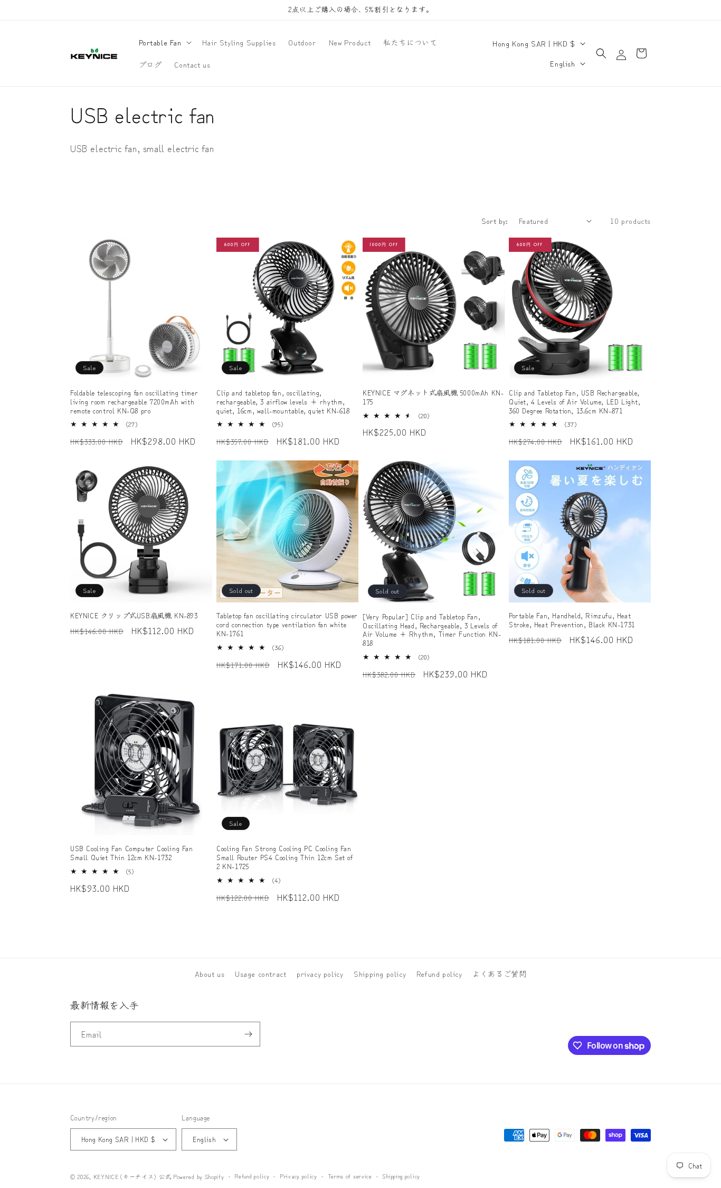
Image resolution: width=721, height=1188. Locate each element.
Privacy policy (298, 1176)
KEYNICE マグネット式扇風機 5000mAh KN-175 (433, 398)
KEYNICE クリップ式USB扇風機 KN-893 (134, 615)
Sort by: (494, 220)
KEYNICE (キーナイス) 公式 (132, 1176)
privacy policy (320, 973)
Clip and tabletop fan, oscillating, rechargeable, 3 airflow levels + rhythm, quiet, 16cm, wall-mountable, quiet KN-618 (283, 402)
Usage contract (260, 973)
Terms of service (350, 1176)
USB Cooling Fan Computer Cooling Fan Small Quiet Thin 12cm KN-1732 (131, 853)
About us (210, 973)
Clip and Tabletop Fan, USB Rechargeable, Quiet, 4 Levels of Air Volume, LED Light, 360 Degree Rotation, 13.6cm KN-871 (575, 402)
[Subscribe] (248, 1034)
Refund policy (439, 973)
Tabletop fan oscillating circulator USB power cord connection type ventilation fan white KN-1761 (287, 624)
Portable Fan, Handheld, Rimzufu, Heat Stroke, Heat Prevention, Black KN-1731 (572, 620)
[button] (164, 42)
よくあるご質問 (499, 973)
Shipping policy (380, 973)
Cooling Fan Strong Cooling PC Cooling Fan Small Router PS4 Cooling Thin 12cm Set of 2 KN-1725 (284, 857)
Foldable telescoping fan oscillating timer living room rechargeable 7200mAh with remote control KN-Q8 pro (134, 402)
